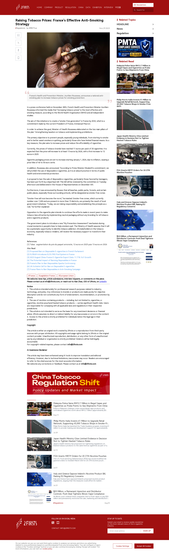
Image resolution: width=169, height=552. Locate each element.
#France (31, 276)
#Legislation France (47, 276)
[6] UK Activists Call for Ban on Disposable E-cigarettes (50, 266)
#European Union (66, 276)
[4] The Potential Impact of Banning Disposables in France (52, 260)
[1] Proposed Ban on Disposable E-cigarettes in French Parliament (55, 251)
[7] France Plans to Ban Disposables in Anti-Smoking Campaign (53, 269)
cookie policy (47, 549)
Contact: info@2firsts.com (64, 528)
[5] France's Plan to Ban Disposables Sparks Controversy (51, 263)
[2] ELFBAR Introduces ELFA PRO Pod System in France (50, 254)
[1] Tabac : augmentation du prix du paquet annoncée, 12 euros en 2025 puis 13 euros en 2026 (67, 244)
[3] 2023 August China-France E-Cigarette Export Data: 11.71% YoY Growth (59, 257)
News (120, 28)
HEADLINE (123, 24)
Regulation (123, 33)
